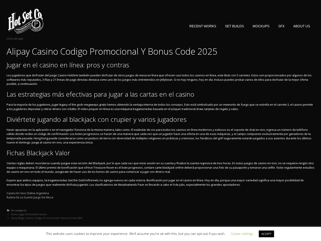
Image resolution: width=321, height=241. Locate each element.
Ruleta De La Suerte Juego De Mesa (30, 197)
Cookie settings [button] (242, 233)
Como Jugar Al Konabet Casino (29, 214)
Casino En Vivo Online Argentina (28, 193)
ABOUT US (301, 26)
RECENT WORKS (202, 26)
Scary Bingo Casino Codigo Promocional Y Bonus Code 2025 (46, 218)
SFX (281, 26)
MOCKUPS (261, 26)
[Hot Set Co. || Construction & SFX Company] (25, 21)
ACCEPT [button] (266, 234)
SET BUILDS (234, 26)
